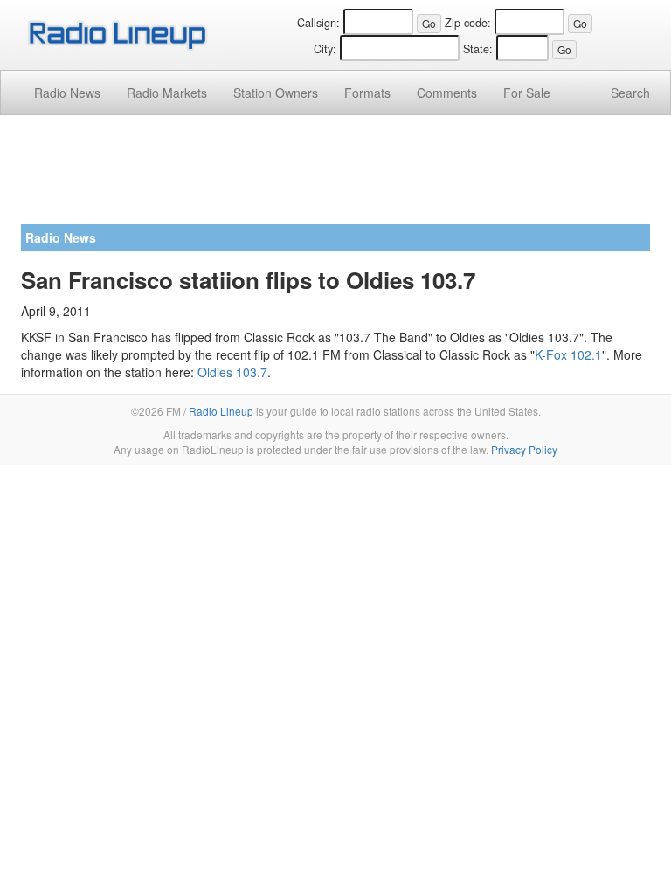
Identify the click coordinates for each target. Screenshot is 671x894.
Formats (367, 92)
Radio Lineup (221, 410)
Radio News (67, 92)
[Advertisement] (335, 176)
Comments (447, 92)
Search (630, 92)
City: (325, 49)
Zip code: (468, 23)
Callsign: (318, 23)
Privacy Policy (524, 449)
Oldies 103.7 (232, 372)
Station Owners (275, 92)
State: (478, 49)
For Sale (526, 92)
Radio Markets (167, 92)
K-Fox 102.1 (568, 354)
